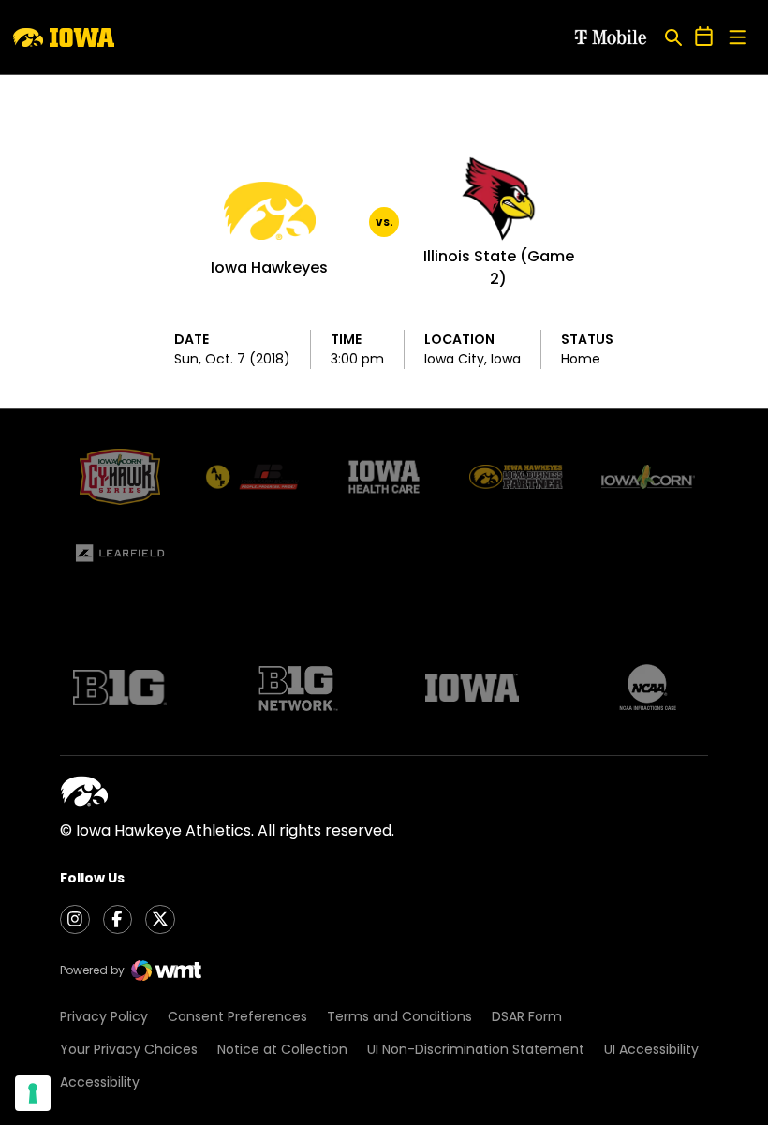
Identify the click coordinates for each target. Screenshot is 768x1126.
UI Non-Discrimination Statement (475, 1049)
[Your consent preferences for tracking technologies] (33, 1093)
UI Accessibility (651, 1049)
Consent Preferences (237, 1016)
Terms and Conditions (399, 1016)
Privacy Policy (104, 1016)
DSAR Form (527, 1016)
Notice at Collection (282, 1049)
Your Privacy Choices (129, 1049)
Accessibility (100, 1082)
